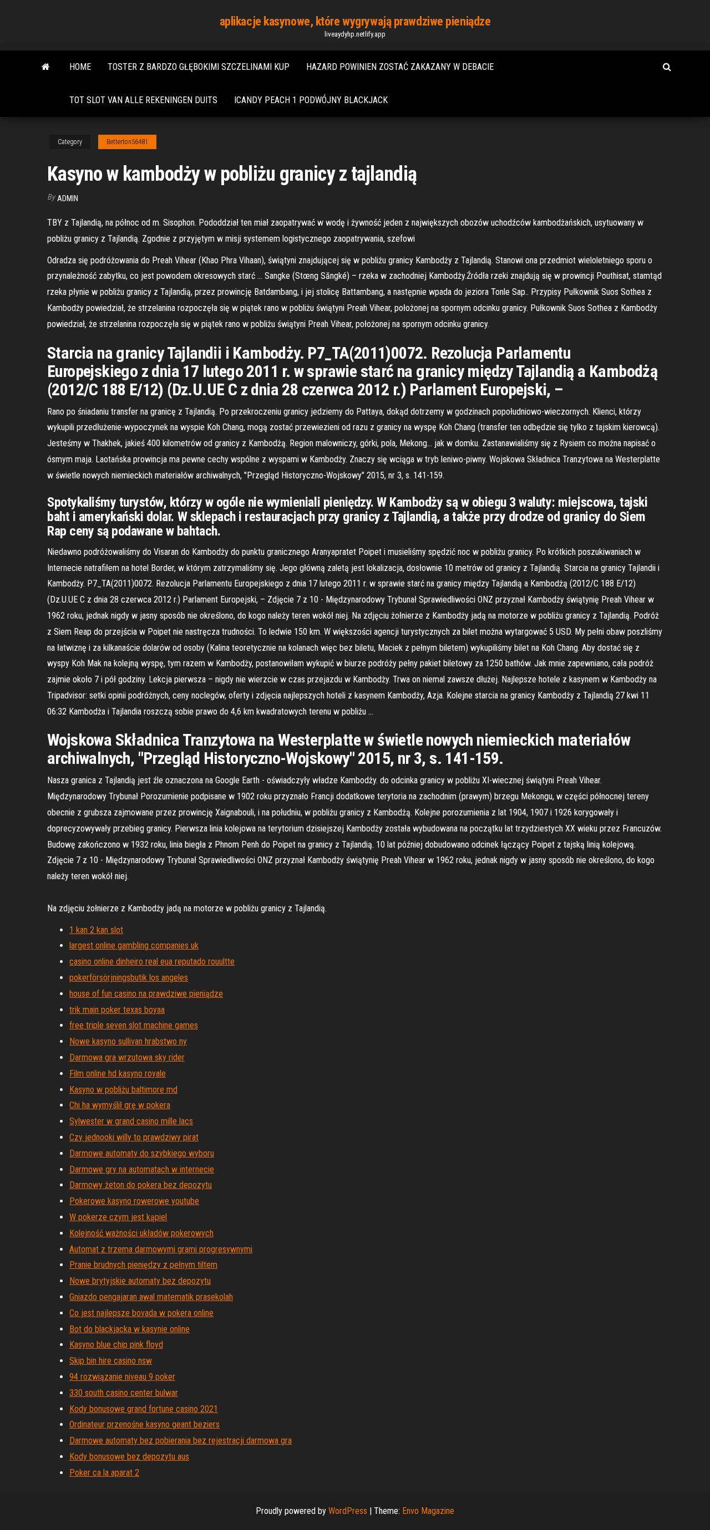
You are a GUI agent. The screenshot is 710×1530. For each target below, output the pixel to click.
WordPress (347, 1511)
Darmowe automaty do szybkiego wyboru (141, 1153)
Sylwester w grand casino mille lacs (131, 1121)
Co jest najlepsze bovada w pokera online (141, 1313)
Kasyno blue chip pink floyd (116, 1344)
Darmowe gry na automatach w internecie (141, 1169)
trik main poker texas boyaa (117, 1009)
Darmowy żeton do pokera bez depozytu (140, 1185)
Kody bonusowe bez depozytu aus (129, 1456)
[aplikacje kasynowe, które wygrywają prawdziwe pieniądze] (46, 67)
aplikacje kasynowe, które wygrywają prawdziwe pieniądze (355, 21)
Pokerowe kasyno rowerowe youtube (134, 1201)
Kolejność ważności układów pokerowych (141, 1233)
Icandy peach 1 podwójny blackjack (311, 100)
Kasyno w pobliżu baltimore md (123, 1089)
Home (80, 67)
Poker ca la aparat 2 (104, 1472)
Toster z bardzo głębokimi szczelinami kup (199, 67)
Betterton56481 (127, 142)
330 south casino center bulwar (123, 1393)
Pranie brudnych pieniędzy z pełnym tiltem (143, 1264)
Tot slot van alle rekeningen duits (143, 100)
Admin (67, 198)
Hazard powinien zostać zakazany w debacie (400, 67)
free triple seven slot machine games (133, 1025)
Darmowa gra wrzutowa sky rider (127, 1057)
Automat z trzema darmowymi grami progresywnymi (160, 1249)
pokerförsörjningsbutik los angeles (128, 977)
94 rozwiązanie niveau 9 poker (122, 1376)
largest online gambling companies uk (134, 945)
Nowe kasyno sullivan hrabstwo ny (128, 1041)
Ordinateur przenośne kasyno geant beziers (144, 1424)
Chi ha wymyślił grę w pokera (119, 1105)
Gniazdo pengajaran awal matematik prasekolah (151, 1297)
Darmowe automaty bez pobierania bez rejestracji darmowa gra (180, 1440)
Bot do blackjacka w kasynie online (129, 1329)
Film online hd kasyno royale (117, 1073)
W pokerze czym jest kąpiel (118, 1217)
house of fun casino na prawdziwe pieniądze (146, 993)
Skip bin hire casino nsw (110, 1360)
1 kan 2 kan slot (96, 930)
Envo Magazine (428, 1511)
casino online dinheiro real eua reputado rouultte (152, 961)
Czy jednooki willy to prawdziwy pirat (134, 1137)
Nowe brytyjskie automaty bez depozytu (140, 1281)
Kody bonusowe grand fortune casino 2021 (143, 1409)
